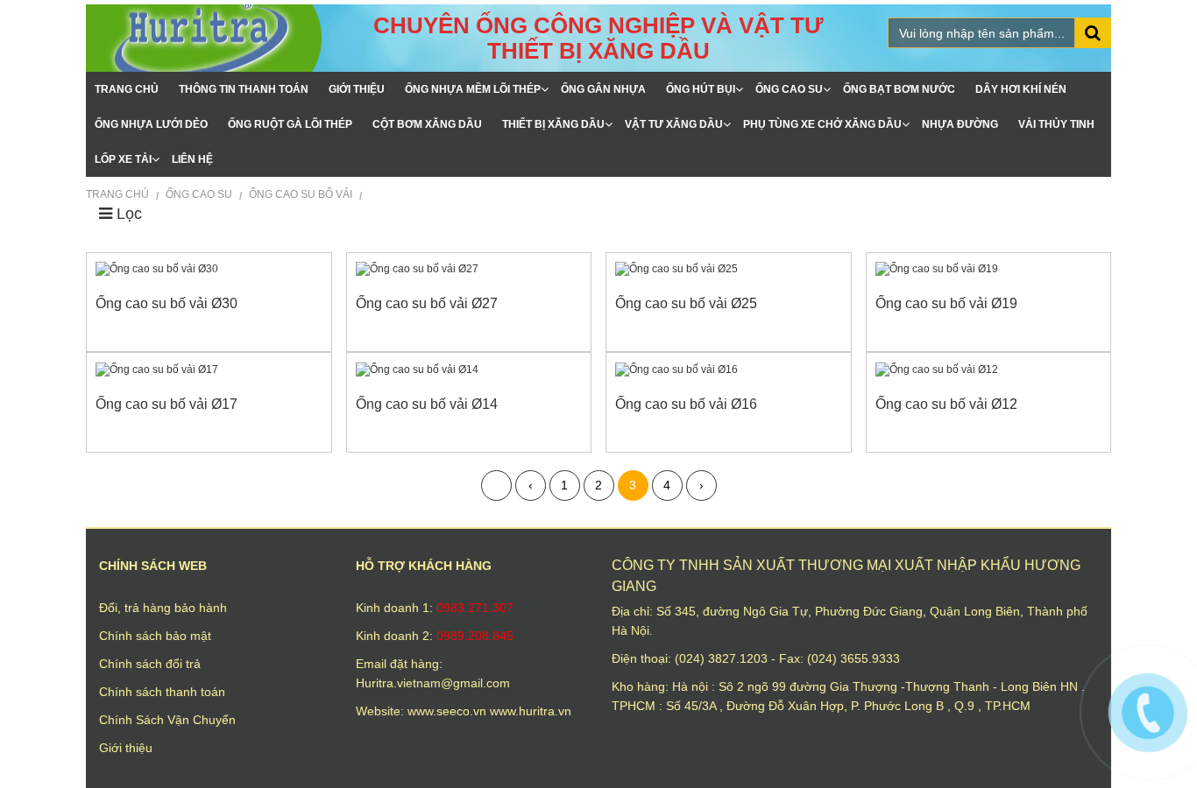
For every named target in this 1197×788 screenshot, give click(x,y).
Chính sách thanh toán (162, 692)
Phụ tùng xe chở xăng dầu (822, 124)
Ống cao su (789, 89)
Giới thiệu (357, 89)
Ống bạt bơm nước (899, 89)
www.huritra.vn (530, 711)
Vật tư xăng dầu (674, 124)
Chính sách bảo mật (155, 636)
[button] (120, 213)
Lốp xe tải (123, 159)
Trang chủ (127, 89)
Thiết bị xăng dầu (553, 124)
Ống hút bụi (700, 89)
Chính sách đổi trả (150, 664)
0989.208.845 (475, 636)
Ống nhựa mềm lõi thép (473, 89)
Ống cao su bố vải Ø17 (166, 404)
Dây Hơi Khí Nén (1020, 89)
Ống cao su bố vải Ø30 (166, 303)
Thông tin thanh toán (243, 89)
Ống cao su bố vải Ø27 (427, 303)
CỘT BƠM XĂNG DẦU (427, 124)
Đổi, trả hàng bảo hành (163, 608)
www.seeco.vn (448, 711)
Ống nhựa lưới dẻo (151, 124)
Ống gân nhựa (603, 89)
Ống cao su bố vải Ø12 (946, 404)
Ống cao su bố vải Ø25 (686, 303)
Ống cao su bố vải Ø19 (946, 303)
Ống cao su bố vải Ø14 (427, 404)
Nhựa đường (960, 124)
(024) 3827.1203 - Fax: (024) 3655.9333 (787, 658)
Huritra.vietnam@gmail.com (433, 683)
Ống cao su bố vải (302, 194)
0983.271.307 (475, 608)
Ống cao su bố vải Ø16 (686, 404)
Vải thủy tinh (1056, 124)
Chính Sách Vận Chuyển (167, 720)
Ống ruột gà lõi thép (290, 124)
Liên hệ (192, 159)
